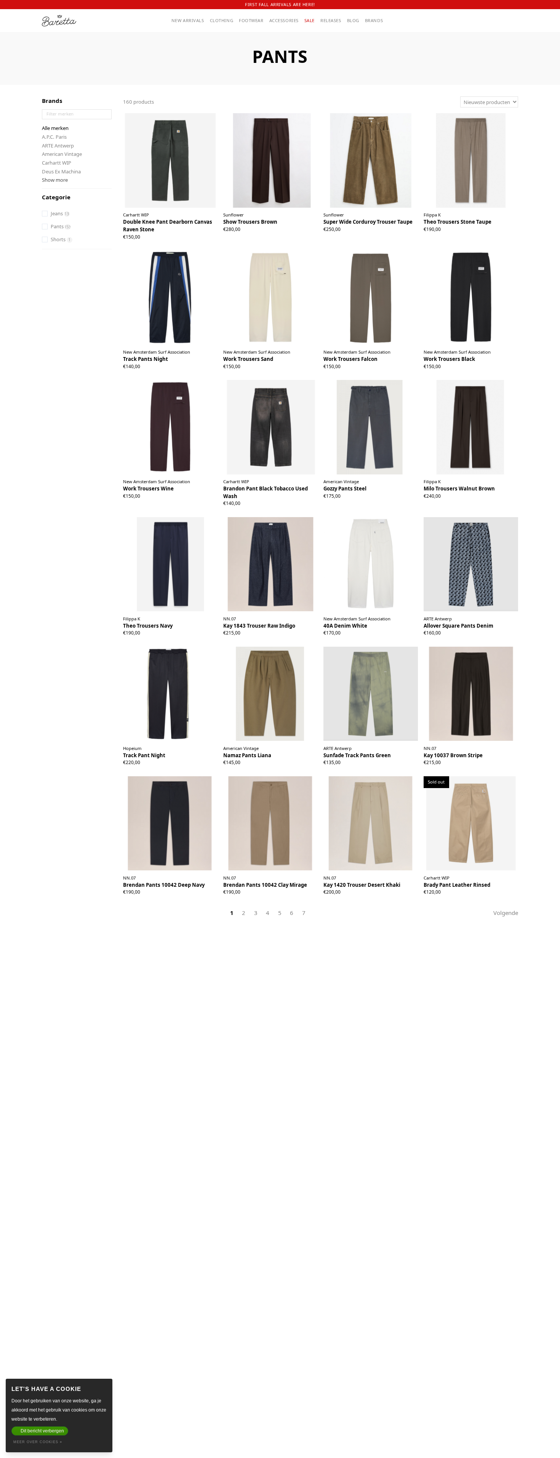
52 (279, 226)
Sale (309, 20)
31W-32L (281, 620)
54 (287, 226)
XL (474, 226)
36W (207, 230)
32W (170, 230)
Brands (374, 20)
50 (270, 226)
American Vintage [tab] (62, 154)
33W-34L (359, 226)
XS (258, 496)
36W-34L (359, 235)
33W (182, 230)
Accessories (284, 20)
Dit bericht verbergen (42, 1431)
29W (133, 230)
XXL (484, 226)
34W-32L (503, 759)
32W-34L (403, 216)
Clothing (222, 20)
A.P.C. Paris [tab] (54, 136)
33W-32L (281, 629)
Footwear (251, 20)
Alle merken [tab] (55, 128)
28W (446, 629)
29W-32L (238, 620)
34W (195, 230)
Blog (353, 20)
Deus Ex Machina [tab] (61, 171)
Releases (330, 20)
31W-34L (359, 216)
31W (158, 230)
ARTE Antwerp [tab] (58, 145)
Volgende (505, 912)
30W (145, 230)
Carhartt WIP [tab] (56, 162)
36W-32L (281, 639)
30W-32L (259, 879)
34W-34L (403, 226)
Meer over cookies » (37, 1442)
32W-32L (238, 629)
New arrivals (187, 20)
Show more (55, 179)
